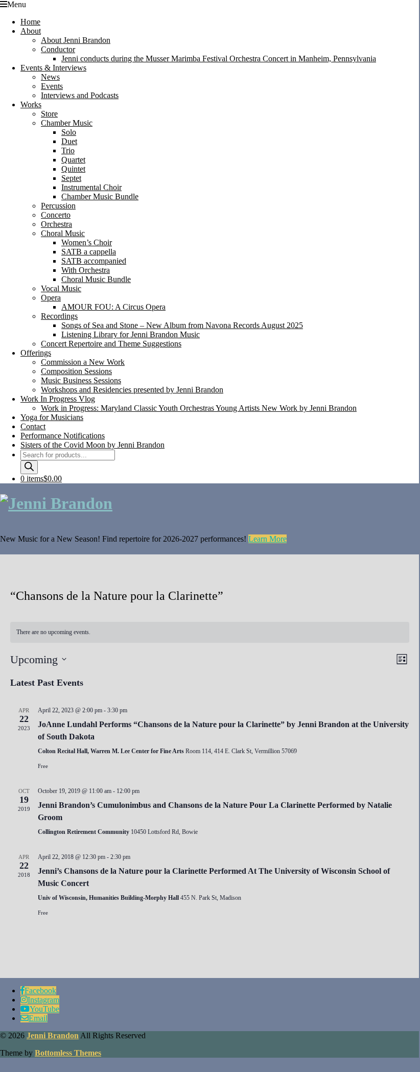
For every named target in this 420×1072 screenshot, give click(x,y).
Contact (32, 426)
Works (30, 104)
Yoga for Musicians (51, 417)
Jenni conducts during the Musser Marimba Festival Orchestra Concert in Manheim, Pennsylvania (218, 58)
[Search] (29, 467)
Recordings (59, 316)
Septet (71, 178)
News (50, 77)
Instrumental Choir (91, 187)
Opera (51, 297)
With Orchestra (85, 270)
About (30, 31)
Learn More (267, 538)
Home (30, 21)
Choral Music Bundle (96, 279)
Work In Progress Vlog (57, 398)
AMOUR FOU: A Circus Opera (113, 306)
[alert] (209, 632)
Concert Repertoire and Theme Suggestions (111, 343)
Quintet (73, 169)
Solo (68, 132)
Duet (69, 141)
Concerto (56, 215)
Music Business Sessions (81, 380)
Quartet (73, 159)
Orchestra (56, 224)
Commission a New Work (83, 362)
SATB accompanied (93, 261)
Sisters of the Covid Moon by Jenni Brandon (92, 444)
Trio (68, 150)
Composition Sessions (76, 371)
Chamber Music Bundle (99, 196)
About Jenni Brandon (75, 40)
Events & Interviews (53, 67)
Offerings (35, 352)
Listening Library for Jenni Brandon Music (130, 334)
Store (49, 113)
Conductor (58, 49)
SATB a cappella (88, 251)
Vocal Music (61, 288)
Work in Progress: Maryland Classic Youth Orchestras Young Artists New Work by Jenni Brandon (199, 408)
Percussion (58, 205)
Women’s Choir (86, 242)
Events (52, 86)
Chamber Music (66, 123)
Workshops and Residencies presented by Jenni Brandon (132, 389)
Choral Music (63, 233)
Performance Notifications (62, 435)
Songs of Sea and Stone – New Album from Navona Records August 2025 (182, 325)
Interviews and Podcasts (80, 95)
